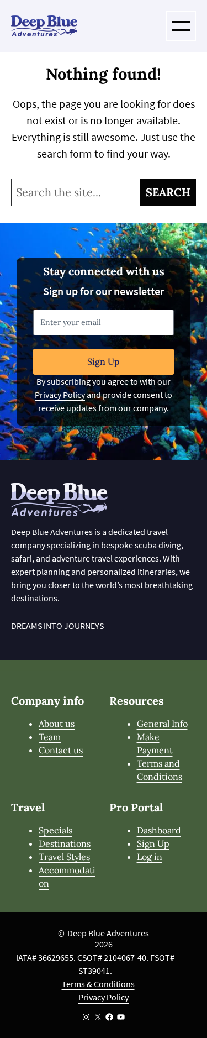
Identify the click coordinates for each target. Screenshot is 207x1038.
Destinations (65, 843)
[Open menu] (181, 26)
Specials (55, 830)
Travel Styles (64, 856)
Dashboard (159, 830)
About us (57, 723)
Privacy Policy (60, 394)
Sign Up (103, 361)
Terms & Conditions (98, 983)
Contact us (61, 750)
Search (168, 192)
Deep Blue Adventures (108, 933)
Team (50, 736)
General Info (162, 723)
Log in (149, 856)
